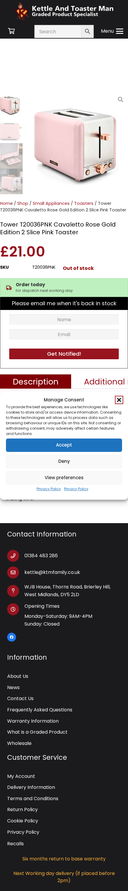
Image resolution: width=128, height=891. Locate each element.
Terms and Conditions (32, 798)
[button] (119, 400)
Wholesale (19, 743)
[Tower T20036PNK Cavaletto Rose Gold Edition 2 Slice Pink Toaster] (77, 143)
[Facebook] (11, 637)
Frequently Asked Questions (39, 709)
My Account (21, 776)
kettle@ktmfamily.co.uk (52, 572)
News (13, 687)
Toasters (83, 203)
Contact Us (20, 698)
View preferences (64, 477)
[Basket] (11, 31)
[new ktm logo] (64, 11)
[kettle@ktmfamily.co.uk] (15, 572)
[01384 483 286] (15, 556)
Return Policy (22, 809)
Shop (22, 203)
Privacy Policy (49, 488)
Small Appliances (51, 203)
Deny (64, 461)
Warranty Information (33, 721)
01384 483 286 (41, 555)
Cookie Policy (22, 820)
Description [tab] (36, 381)
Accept (64, 445)
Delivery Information (31, 787)
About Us (17, 676)
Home (6, 203)
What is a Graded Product (37, 732)
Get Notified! (64, 353)
